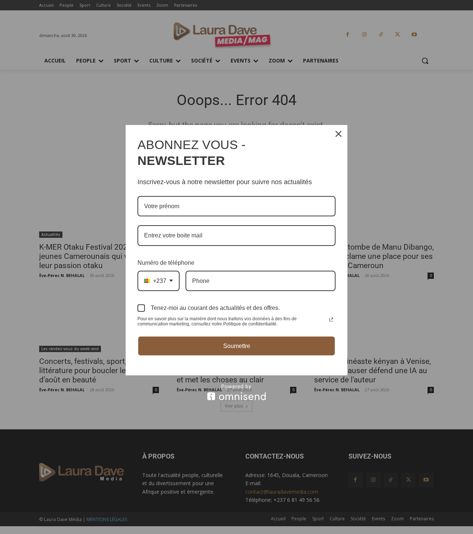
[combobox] (158, 281)
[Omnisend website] (236, 392)
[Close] (338, 134)
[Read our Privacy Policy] (331, 319)
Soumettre (236, 346)
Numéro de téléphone (165, 263)
